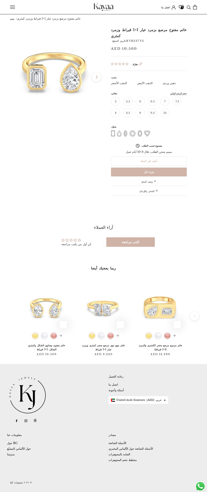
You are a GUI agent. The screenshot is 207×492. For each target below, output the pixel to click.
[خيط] (35, 420)
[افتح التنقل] (12, 7)
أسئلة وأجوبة (116, 390)
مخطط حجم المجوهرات (123, 460)
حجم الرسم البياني (178, 93)
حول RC (12, 443)
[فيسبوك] (16, 420)
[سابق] (14, 76)
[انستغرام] (25, 420)
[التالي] (96, 76)
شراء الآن (149, 172)
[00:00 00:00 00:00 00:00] (55, 72)
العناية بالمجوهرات (119, 454)
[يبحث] (189, 7)
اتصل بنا (165, 7)
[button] (119, 64)
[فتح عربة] (195, 7)
